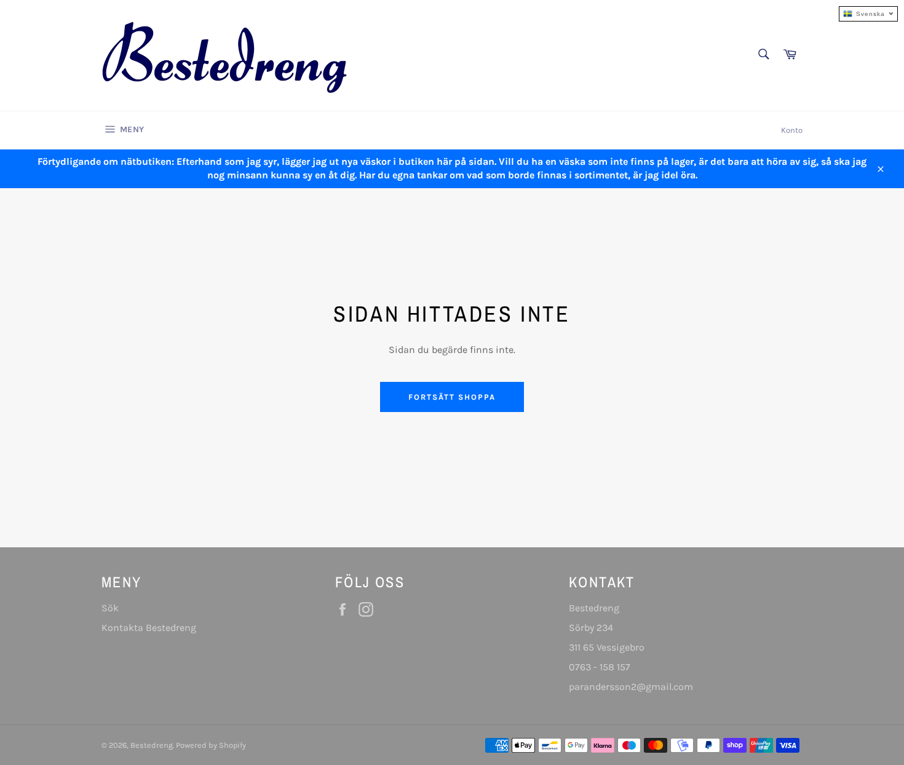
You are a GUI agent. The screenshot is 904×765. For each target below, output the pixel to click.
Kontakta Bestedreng (148, 627)
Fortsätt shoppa (451, 397)
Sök (110, 608)
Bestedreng (151, 745)
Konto (792, 130)
